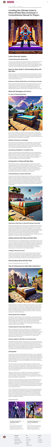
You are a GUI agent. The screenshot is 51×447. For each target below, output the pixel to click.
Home (9, 6)
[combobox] (31, 2)
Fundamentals (19, 6)
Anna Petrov (11, 18)
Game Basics (14, 6)
